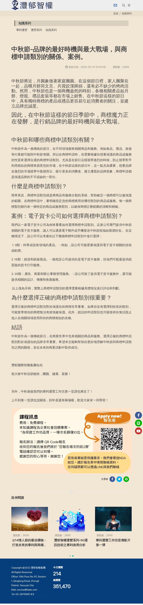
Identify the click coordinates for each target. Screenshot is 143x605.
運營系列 (36, 30)
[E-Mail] (115, 5)
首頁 (115, 13)
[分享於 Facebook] (112, 479)
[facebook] (138, 415)
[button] (123, 5)
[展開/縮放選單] (129, 5)
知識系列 (127, 13)
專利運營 (21, 30)
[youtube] (138, 430)
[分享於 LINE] (126, 479)
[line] (138, 423)
